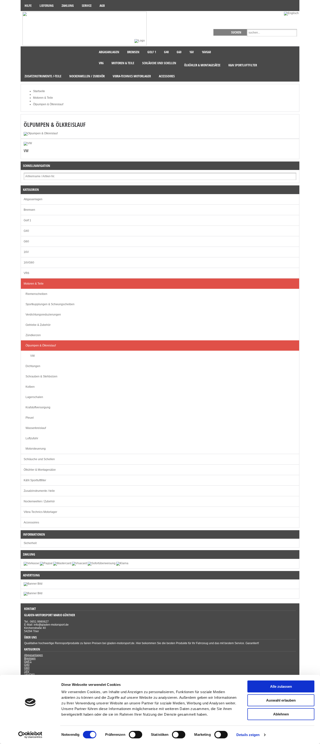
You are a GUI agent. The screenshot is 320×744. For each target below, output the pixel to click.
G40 (26, 231)
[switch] (135, 734)
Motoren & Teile (34, 283)
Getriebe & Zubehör (38, 325)
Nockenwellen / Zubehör (39, 501)
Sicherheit (30, 543)
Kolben (30, 386)
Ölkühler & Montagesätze (40, 469)
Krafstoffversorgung (38, 407)
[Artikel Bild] (33, 593)
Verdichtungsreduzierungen (43, 314)
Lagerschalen (34, 397)
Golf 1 (27, 220)
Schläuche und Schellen (39, 459)
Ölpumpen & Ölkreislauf (41, 345)
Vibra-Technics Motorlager (40, 512)
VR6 (26, 273)
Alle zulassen (281, 686)
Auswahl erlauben (281, 700)
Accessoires (31, 522)
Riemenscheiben (36, 294)
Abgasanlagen (33, 199)
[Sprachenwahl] (291, 13)
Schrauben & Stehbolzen (41, 376)
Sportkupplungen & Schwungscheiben (50, 304)
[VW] (28, 143)
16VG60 (29, 262)
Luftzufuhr (32, 438)
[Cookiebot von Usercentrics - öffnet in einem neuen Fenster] (30, 734)
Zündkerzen (33, 335)
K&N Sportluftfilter (35, 480)
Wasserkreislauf (36, 428)
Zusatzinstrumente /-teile (39, 490)
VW (26, 150)
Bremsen (29, 209)
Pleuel (30, 417)
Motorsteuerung (36, 448)
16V (26, 252)
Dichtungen (33, 366)
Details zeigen (248, 735)
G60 (26, 241)
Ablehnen (281, 714)
